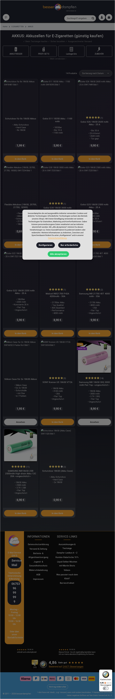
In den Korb (20, 159)
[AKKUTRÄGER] (16, 51)
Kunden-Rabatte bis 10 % (67, 557)
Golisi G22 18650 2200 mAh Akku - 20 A (21, 292)
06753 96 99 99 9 (16, 592)
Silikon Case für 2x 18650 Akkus (20, 379)
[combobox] (77, 18)
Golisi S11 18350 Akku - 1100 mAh (57, 120)
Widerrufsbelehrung (38, 570)
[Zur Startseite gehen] (59, 7)
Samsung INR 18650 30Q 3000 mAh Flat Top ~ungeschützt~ (94, 383)
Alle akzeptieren (58, 254)
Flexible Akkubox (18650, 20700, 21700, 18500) (20, 205)
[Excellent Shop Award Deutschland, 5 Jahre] (35, 664)
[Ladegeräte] (71, 51)
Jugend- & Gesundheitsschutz (38, 564)
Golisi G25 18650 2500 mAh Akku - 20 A (94, 205)
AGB (38, 574)
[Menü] (6, 17)
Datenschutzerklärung (38, 544)
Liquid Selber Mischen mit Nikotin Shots (67, 564)
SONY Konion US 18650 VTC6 (57, 382)
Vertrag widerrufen (57, 687)
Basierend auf (66, 666)
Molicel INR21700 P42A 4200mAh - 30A (57, 295)
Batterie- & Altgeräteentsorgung (38, 555)
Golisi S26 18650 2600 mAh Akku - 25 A (94, 123)
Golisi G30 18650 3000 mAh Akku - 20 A (57, 209)
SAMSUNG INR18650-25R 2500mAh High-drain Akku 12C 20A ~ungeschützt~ (20, 474)
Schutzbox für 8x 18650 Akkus (20, 118)
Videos (67, 570)
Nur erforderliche (69, 245)
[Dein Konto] (102, 17)
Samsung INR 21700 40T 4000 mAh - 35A (94, 295)
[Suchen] (93, 18)
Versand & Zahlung (38, 549)
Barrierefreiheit (67, 583)
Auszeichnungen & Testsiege (67, 546)
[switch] (106, 688)
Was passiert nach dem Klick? (67, 576)
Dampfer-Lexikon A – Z (67, 553)
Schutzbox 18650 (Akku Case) (57, 471)
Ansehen (20, 422)
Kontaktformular (15, 637)
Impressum (38, 579)
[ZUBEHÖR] (99, 51)
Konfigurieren (45, 245)
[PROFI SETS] (44, 51)
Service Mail (16, 563)
